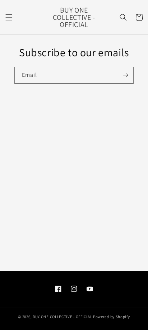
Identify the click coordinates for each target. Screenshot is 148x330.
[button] (9, 17)
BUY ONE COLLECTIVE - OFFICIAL (62, 316)
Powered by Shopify (111, 316)
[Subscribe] (125, 75)
